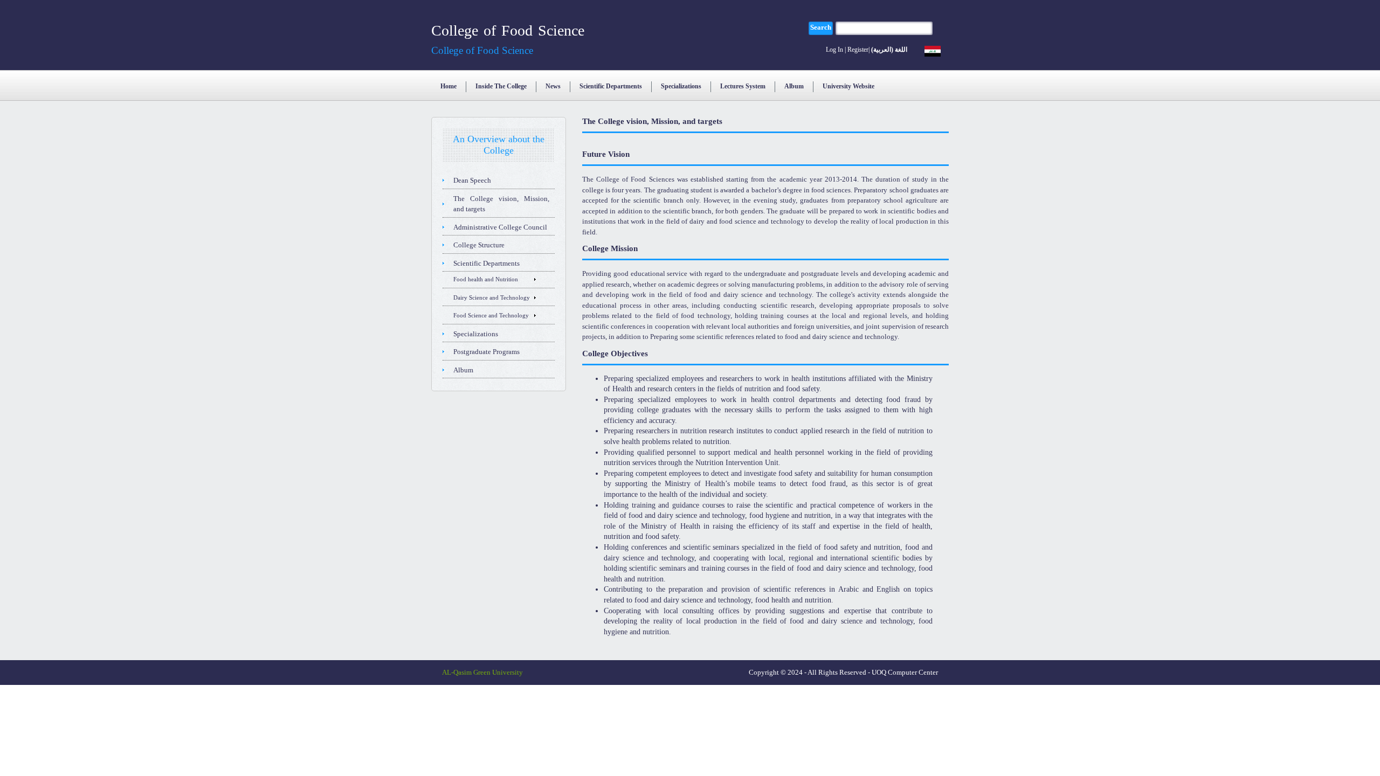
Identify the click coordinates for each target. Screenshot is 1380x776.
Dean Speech (472, 180)
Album (794, 86)
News (553, 86)
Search (820, 27)
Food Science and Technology (491, 315)
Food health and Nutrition (485, 279)
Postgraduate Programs (486, 352)
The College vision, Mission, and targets (501, 204)
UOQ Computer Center (905, 672)
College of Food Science (507, 30)
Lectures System (742, 86)
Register (857, 49)
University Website (848, 86)
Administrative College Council (500, 227)
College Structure (479, 245)
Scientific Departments (610, 86)
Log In (834, 49)
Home (448, 86)
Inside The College (501, 86)
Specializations (681, 86)
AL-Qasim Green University (482, 672)
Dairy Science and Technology (491, 297)
